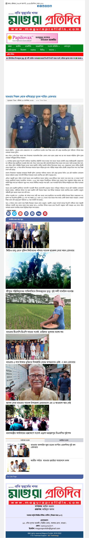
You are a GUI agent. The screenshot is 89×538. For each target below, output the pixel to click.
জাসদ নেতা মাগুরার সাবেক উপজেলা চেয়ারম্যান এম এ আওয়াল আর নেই (38, 402)
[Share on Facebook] (8, 213)
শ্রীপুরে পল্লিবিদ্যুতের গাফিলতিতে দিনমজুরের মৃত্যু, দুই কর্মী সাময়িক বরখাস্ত (39, 291)
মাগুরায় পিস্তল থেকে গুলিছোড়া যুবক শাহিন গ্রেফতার (31, 96)
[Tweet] (14, 213)
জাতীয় (18, 46)
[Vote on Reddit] (32, 213)
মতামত (33, 50)
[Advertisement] (44, 77)
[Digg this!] (38, 213)
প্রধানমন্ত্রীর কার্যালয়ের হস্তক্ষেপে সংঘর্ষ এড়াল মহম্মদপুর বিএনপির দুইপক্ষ (38, 433)
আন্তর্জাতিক (39, 46)
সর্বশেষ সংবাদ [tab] (25, 440)
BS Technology (53, 535)
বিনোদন (23, 50)
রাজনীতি (28, 46)
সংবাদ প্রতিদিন (53, 46)
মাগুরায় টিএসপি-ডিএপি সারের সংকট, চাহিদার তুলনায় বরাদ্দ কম (45, 58)
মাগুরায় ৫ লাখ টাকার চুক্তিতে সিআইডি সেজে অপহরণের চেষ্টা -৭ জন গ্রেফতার (40, 362)
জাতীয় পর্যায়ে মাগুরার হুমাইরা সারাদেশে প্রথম (50, 460)
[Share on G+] (20, 213)
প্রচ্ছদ (10, 46)
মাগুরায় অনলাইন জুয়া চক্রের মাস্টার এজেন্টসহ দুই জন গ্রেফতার (53, 446)
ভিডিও (42, 50)
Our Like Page (12, 477)
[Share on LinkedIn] (26, 213)
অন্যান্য (52, 50)
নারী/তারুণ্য (12, 50)
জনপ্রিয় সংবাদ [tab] (63, 440)
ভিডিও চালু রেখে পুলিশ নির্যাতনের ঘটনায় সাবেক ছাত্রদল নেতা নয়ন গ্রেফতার (40, 250)
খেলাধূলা (67, 46)
